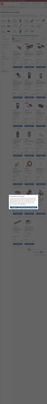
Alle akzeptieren (33, 207)
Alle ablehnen (14, 207)
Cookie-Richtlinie (22, 204)
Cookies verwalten (23, 207)
